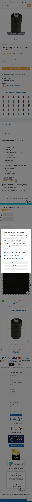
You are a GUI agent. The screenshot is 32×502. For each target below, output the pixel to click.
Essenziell (8, 252)
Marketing (24, 252)
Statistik (16, 252)
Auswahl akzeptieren (16, 269)
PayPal (19, 255)
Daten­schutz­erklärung (14, 246)
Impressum (6, 248)
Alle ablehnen (16, 265)
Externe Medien (10, 255)
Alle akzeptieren (16, 262)
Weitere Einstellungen (17, 258)
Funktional (8, 258)
